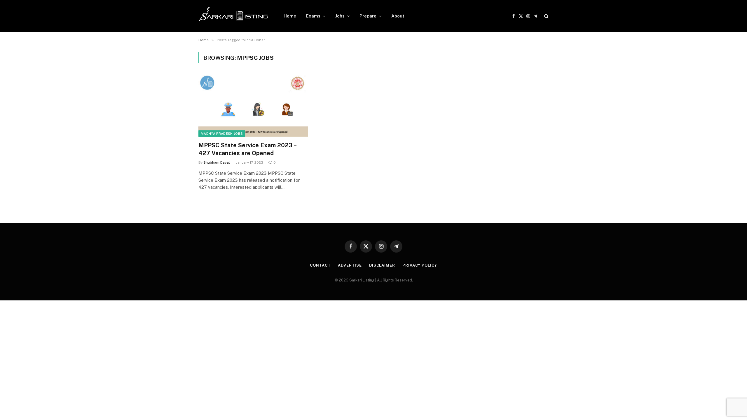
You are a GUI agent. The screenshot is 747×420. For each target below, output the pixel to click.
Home (290, 15)
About (397, 15)
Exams (313, 15)
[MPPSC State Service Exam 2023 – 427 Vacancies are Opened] (253, 106)
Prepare (367, 15)
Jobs (340, 15)
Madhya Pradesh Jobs (222, 133)
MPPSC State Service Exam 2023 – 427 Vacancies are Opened (247, 149)
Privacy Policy (419, 265)
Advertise (350, 265)
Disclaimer (382, 265)
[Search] (546, 16)
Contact (320, 265)
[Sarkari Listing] (233, 16)
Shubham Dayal (216, 162)
